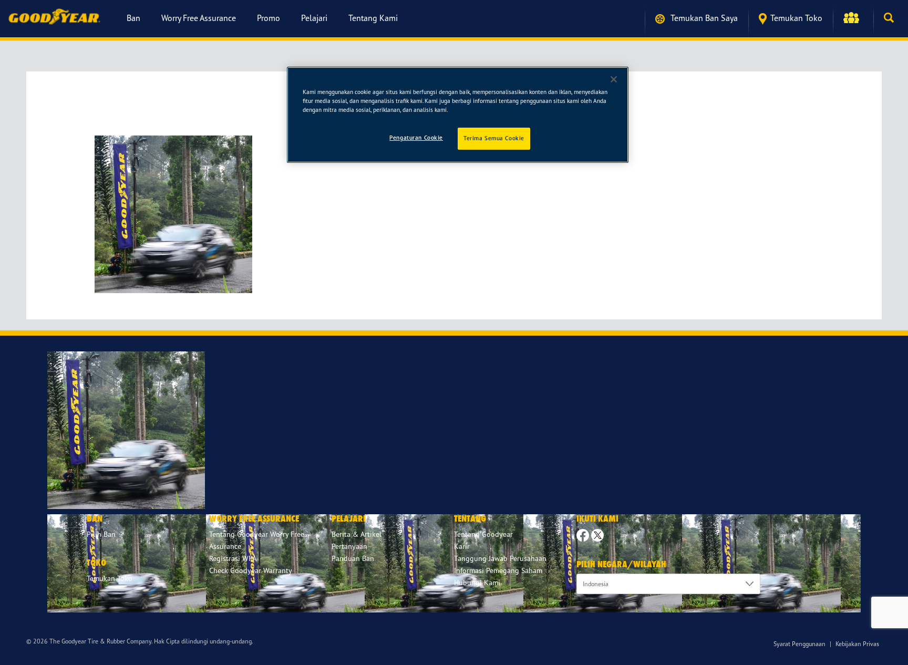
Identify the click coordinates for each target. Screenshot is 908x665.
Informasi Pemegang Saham (498, 570)
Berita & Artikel (356, 533)
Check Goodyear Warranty (250, 570)
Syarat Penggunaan (799, 644)
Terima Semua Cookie (493, 138)
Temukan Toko (796, 18)
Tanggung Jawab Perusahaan (500, 558)
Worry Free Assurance (198, 18)
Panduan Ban (353, 558)
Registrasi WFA (232, 558)
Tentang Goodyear (483, 533)
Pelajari (314, 18)
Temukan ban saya (703, 18)
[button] (853, 18)
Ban (133, 18)
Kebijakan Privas (857, 644)
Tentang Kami (373, 18)
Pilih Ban (101, 533)
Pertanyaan (349, 546)
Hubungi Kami (477, 582)
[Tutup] (613, 79)
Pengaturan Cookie (416, 137)
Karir (462, 546)
